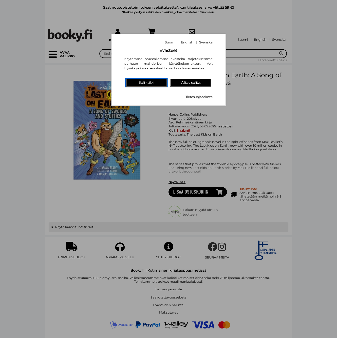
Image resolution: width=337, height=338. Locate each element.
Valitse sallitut (191, 82)
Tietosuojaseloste (199, 97)
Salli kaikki (146, 82)
